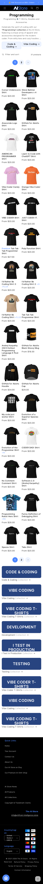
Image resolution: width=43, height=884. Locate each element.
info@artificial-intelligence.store (24, 815)
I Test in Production (17, 653)
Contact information (22, 870)
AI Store (24, 859)
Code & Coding (11, 45)
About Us (9, 762)
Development (14, 635)
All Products (10, 792)
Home (7, 746)
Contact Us (9, 757)
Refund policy (19, 862)
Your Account (10, 751)
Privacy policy (33, 862)
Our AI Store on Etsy (13, 767)
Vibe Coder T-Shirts (17, 690)
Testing (11, 671)
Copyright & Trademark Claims (18, 803)
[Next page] (28, 62)
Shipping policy (31, 866)
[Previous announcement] (4, 2)
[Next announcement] (38, 2)
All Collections (11, 797)
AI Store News (11, 787)
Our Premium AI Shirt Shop (16, 773)
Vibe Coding (30, 44)
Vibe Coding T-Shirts (18, 616)
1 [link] (15, 62)
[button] (4, 8)
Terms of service (15, 866)
